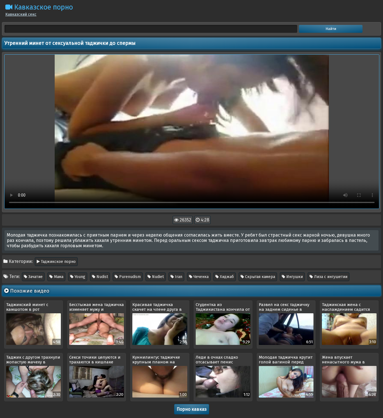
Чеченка (200, 276)
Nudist (101, 276)
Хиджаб (226, 276)
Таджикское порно (58, 261)
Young (79, 276)
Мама (58, 276)
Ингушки (294, 276)
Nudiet (157, 276)
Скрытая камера (259, 276)
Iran (178, 276)
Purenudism (129, 276)
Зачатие (35, 276)
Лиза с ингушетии (330, 276)
